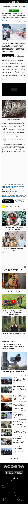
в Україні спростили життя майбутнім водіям (14, 195)
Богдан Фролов (6, 20)
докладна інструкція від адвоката (11, 193)
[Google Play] (18, 472)
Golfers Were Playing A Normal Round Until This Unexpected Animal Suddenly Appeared (14, 312)
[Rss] (5, 466)
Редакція (3, 487)
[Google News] (15, 466)
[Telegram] (8, 466)
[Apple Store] (9, 472)
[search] (1, 1)
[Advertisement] (14, 169)
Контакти (3, 490)
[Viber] (12, 466)
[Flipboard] (19, 466)
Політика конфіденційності (7, 483)
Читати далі (14, 458)
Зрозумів (14, 10)
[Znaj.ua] (14, 1)
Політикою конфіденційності (19, 6)
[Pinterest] (22, 466)
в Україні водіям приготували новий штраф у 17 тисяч (13, 186)
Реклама (3, 485)
